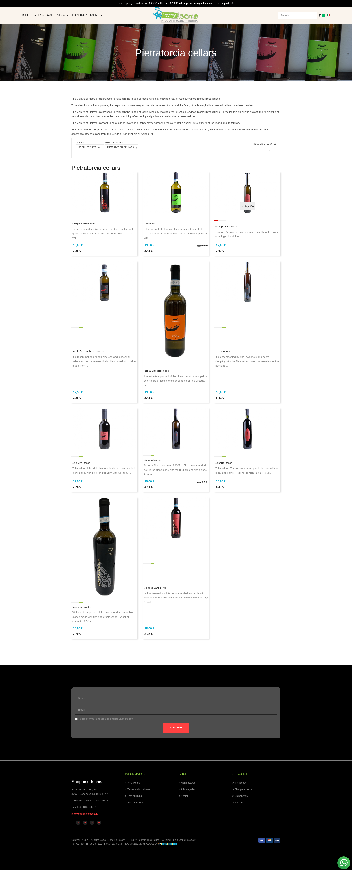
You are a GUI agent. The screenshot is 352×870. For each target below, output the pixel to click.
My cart (239, 802)
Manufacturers (86, 15)
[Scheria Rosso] (247, 428)
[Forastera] (176, 192)
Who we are (43, 15)
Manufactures (188, 782)
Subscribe (176, 727)
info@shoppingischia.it (85, 813)
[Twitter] (85, 823)
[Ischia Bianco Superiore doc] (105, 281)
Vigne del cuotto (81, 606)
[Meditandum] (247, 281)
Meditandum (222, 351)
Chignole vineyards (83, 223)
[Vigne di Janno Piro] (176, 517)
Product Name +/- (89, 147)
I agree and (105, 718)
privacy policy (124, 718)
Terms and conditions (138, 789)
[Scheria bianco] (176, 428)
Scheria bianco (152, 459)
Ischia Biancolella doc (156, 370)
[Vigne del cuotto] (105, 546)
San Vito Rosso (81, 462)
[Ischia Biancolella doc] (176, 310)
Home (25, 15)
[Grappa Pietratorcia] (247, 192)
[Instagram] (99, 823)
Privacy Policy (135, 802)
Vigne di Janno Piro (155, 587)
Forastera (149, 223)
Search (184, 796)
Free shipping (134, 796)
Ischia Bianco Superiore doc (88, 351)
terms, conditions (98, 718)
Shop (61, 15)
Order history (241, 796)
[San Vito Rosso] (105, 428)
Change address (243, 789)
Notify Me (247, 206)
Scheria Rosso (223, 462)
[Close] (348, 3)
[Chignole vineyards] (105, 192)
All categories (188, 789)
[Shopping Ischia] (176, 15)
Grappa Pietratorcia (226, 226)
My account (241, 782)
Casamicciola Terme (148, 840)
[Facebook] (78, 823)
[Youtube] (92, 823)
